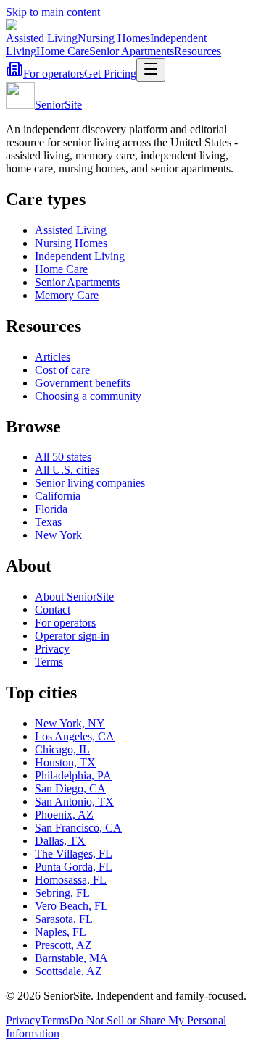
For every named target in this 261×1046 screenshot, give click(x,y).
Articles (52, 357)
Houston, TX (65, 762)
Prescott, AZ (63, 945)
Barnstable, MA (71, 958)
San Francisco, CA (78, 827)
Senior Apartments (131, 51)
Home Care (62, 51)
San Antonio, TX (74, 801)
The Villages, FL (73, 854)
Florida (51, 509)
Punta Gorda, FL (73, 867)
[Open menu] (150, 70)
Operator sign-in (72, 635)
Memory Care (67, 295)
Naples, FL (60, 932)
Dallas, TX (60, 840)
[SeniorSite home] (35, 25)
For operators (53, 73)
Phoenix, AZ (64, 814)
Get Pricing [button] (110, 73)
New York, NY (70, 723)
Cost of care (62, 370)
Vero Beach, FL (71, 906)
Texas (48, 522)
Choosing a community (88, 396)
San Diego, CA (70, 788)
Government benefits (82, 383)
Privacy (52, 649)
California (57, 496)
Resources (197, 51)
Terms (49, 662)
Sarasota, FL (64, 919)
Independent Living (80, 256)
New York (58, 535)
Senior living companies (90, 483)
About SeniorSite (74, 596)
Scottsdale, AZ (68, 971)
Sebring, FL (62, 893)
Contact (52, 609)
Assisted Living (42, 38)
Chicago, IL (62, 749)
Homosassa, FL (71, 880)
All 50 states (63, 457)
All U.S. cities (67, 470)
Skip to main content (53, 12)
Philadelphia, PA (73, 775)
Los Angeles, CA (75, 736)
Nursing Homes (114, 38)
